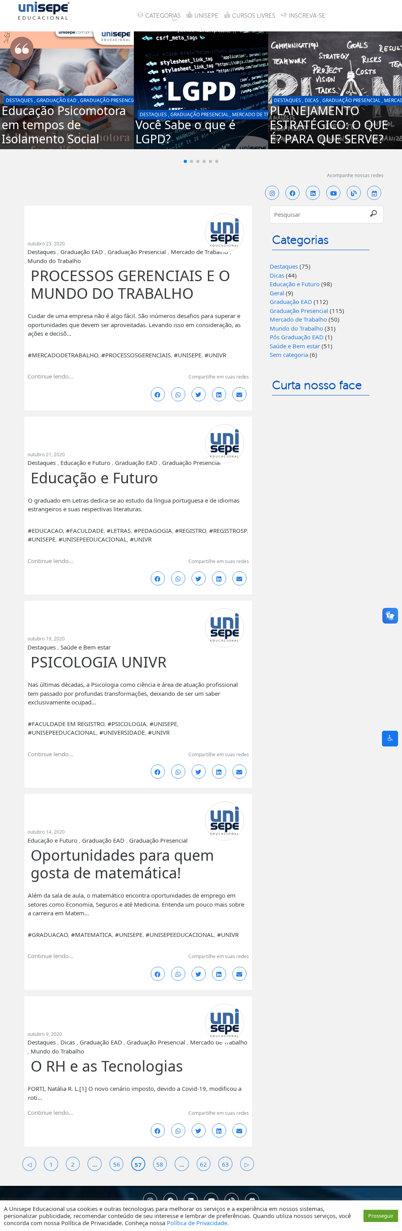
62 (203, 1164)
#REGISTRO (190, 530)
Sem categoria (289, 355)
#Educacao (45, 530)
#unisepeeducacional (92, 539)
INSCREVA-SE (307, 16)
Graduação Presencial (109, 100)
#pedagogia (153, 530)
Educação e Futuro (85, 462)
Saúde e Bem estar (85, 647)
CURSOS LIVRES (253, 16)
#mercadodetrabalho (63, 355)
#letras (119, 530)
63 (225, 1164)
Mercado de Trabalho (260, 114)
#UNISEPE (187, 355)
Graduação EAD (57, 100)
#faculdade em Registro (66, 724)
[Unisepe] (43, 10)
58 (159, 1164)
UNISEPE (206, 16)
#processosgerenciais (136, 355)
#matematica (91, 934)
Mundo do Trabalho (54, 261)
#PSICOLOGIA (127, 724)
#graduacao (48, 934)
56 (116, 1164)
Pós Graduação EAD (296, 337)
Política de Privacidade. (198, 1223)
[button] (185, 161)
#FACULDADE (85, 530)
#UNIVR (215, 355)
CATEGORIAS (163, 16)
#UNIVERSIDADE (122, 732)
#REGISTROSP (228, 530)
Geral (277, 293)
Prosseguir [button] (380, 1215)
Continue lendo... (50, 376)
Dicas (312, 100)
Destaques (19, 100)
